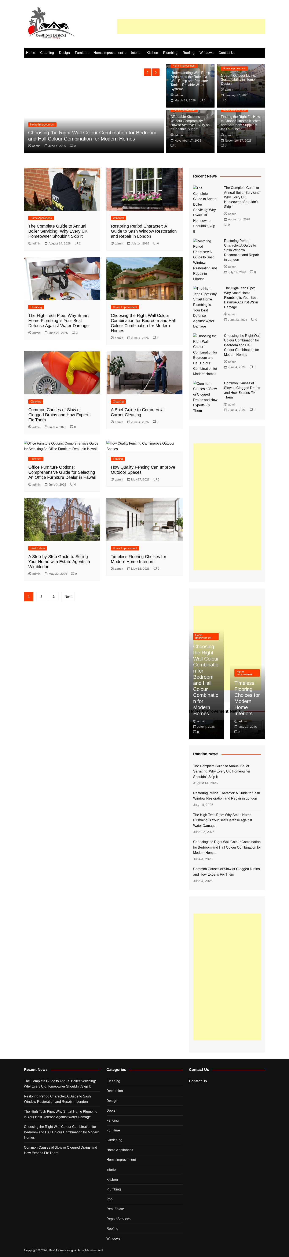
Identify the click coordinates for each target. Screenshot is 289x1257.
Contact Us (227, 53)
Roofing (188, 53)
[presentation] (147, 72)
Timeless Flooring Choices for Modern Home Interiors (247, 698)
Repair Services (118, 1219)
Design (64, 53)
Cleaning (47, 53)
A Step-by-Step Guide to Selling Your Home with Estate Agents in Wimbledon (59, 561)
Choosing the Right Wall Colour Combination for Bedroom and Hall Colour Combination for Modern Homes (92, 136)
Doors (111, 1110)
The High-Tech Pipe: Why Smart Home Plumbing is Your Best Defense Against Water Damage (58, 320)
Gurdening (114, 1140)
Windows (206, 53)
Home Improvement (108, 53)
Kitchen (152, 53)
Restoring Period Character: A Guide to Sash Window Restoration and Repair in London (144, 231)
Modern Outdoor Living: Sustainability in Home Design (238, 79)
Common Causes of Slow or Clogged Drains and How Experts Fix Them (59, 414)
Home (30, 53)
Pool (109, 1199)
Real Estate (37, 548)
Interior (136, 53)
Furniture (81, 53)
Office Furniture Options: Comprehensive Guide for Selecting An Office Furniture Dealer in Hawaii (62, 472)
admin (36, 145)
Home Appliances (41, 218)
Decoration (114, 1091)
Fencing (118, 458)
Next (68, 596)
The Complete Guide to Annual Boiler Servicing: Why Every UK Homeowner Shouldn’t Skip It (57, 231)
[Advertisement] (191, 26)
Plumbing (170, 53)
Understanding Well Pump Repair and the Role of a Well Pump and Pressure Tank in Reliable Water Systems (190, 81)
